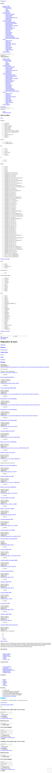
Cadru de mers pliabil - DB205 (6, 614)
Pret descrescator (4, 365)
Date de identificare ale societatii (9, 696)
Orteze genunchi (9, 47)
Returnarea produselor (7, 669)
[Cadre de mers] (4, 349)
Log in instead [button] (3, 737)
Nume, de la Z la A (26, 367)
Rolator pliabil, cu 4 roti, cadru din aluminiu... (9, 398)
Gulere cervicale (9, 40)
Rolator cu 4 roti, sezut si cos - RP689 (7, 508)
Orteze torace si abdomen (11, 43)
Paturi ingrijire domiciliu (10, 22)
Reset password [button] (11, 737)
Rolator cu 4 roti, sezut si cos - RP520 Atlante (8, 441)
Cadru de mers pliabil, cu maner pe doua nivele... (9, 624)
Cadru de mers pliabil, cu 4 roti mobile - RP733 (9, 538)
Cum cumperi (5, 667)
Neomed (4, 683)
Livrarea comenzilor (7, 666)
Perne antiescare (9, 26)
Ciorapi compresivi (9, 49)
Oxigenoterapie (9, 34)
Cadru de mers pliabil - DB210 (6, 592)
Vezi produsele (4, 337)
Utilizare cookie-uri (7, 656)
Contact (4, 657)
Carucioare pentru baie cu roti (11, 17)
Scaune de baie (9, 16)
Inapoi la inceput (4, 641)
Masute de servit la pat (10, 27)
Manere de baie (9, 19)
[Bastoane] (3, 359)
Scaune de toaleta (9, 15)
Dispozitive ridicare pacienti (11, 23)
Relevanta (3, 367)
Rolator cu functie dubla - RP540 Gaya (7, 377)
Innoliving (5, 685)
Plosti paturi (8, 30)
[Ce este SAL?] (4, 702)
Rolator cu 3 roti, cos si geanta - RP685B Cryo (9, 465)
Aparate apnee (8, 33)
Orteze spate (8, 45)
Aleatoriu (47, 367)
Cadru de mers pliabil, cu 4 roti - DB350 (8, 530)
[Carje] (2, 354)
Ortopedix (5, 681)
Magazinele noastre (7, 672)
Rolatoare (7, 10)
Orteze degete (8, 42)
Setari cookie (3, 698)
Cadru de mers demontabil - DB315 (7, 519)
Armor (4, 680)
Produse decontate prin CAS (8, 670)
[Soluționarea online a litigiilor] (7, 704)
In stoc (43, 367)
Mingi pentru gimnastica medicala (12, 38)
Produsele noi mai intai (9, 367)
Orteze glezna (8, 48)
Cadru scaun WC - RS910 (5, 603)
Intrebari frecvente (6, 671)
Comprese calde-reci (10, 35)
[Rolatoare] (3, 344)
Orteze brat (8, 41)
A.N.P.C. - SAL (6, 659)
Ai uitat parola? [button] (4, 715)
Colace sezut (8, 31)
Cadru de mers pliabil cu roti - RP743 (7, 476)
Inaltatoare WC (9, 18)
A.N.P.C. (5, 658)
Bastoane (7, 11)
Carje (7, 9)
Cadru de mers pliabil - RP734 (6, 549)
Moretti (4, 679)
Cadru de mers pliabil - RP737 (6, 581)
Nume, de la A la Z (18, 367)
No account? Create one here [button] (6, 718)
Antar (4, 684)
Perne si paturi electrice (10, 37)
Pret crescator (33, 367)
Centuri (7, 50)
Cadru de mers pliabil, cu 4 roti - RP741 (8, 497)
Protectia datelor (6, 654)
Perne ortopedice (9, 32)
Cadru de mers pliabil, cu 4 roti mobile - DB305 (9, 560)
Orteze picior (8, 46)
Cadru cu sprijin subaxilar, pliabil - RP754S (8, 387)
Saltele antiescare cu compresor (12, 25)
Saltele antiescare (9, 24)
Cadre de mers (8, 8)
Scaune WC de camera (10, 14)
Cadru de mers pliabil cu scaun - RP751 (8, 430)
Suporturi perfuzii (9, 29)
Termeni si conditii (6, 653)
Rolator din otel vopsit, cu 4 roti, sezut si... (8, 452)
